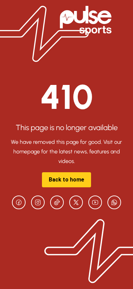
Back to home (66, 179)
